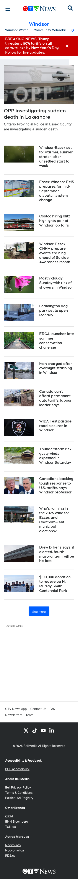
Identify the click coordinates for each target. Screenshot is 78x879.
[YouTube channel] (43, 730)
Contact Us (38, 709)
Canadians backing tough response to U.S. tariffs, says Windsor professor (56, 485)
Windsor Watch (16, 30)
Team (29, 715)
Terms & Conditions (18, 792)
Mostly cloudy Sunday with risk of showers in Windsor (56, 282)
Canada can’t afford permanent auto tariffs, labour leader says (55, 398)
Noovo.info (13, 845)
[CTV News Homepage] (39, 8)
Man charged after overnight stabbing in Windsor (55, 368)
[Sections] (7, 8)
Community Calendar (50, 30)
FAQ (52, 709)
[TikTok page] (34, 730)
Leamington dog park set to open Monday (53, 310)
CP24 (9, 816)
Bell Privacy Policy (18, 787)
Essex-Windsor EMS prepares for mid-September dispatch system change (56, 191)
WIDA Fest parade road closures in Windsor (55, 425)
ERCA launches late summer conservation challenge (56, 340)
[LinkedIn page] (52, 730)
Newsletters (13, 715)
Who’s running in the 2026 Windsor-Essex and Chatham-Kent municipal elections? (54, 519)
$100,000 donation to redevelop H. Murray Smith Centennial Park (55, 584)
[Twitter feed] (26, 730)
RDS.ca (10, 855)
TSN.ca (10, 826)
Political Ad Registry (19, 798)
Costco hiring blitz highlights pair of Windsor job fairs (54, 220)
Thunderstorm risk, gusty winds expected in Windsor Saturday (56, 456)
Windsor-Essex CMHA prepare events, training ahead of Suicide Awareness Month (54, 253)
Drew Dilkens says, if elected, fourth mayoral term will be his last (56, 554)
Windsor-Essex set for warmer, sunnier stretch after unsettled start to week (56, 157)
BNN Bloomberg (16, 821)
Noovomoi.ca (14, 850)
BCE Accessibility (17, 769)
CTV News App (16, 709)
